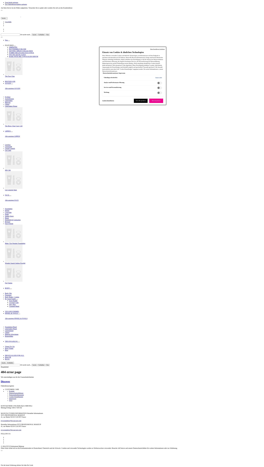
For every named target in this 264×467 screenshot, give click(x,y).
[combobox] (10, 35)
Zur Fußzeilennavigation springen (16, 4)
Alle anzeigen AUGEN (12, 88)
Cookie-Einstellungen (108, 100)
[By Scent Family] (17, 299)
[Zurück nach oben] (1, 450)
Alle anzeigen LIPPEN (12, 136)
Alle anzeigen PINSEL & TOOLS (16, 318)
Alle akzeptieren (156, 100)
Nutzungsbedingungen (16, 395)
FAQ (10, 400)
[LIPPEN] (12, 131)
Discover (5, 381)
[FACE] (10, 195)
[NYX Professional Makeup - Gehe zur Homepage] (14, 16)
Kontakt (11, 391)
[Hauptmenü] (1, 37)
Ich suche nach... (25, 34)
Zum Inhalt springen (11, 2)
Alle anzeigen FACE (12, 200)
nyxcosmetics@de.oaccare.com (11, 421)
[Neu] (9, 40)
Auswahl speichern (141, 100)
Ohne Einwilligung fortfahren (157, 49)
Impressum (12, 399)
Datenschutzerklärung (16, 393)
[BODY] (11, 288)
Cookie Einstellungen (16, 397)
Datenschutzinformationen (110, 73)
